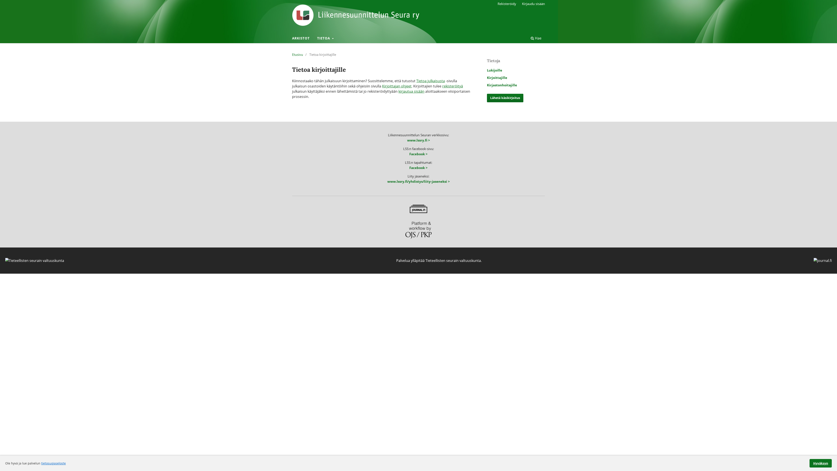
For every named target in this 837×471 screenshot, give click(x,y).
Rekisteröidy (507, 4)
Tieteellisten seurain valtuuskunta (453, 260)
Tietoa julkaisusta (430, 80)
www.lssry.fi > (418, 140)
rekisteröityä (452, 86)
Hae (537, 38)
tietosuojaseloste (53, 463)
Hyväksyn (820, 463)
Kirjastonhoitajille (502, 85)
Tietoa (324, 38)
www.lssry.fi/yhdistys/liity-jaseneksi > (418, 181)
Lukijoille (494, 70)
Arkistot (301, 38)
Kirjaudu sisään (533, 4)
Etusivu (297, 54)
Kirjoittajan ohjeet (397, 86)
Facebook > (418, 154)
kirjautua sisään (411, 91)
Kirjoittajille (497, 77)
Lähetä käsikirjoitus (505, 98)
